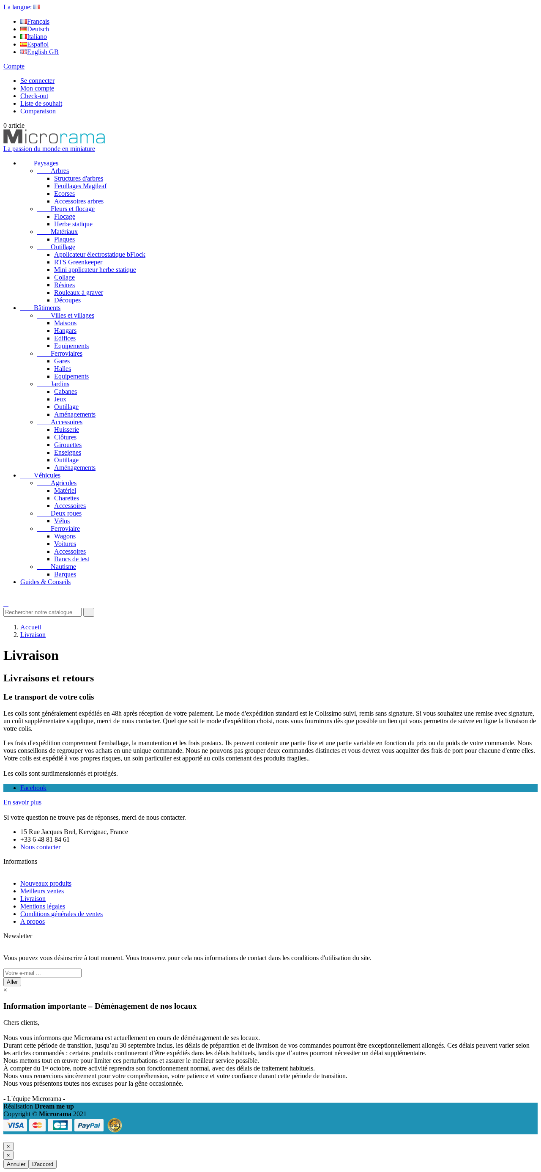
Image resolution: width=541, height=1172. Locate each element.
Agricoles (57, 482)
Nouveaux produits (45, 883)
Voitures (65, 543)
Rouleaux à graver (78, 292)
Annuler (16, 1164)
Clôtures (65, 437)
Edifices (65, 338)
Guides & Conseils (45, 581)
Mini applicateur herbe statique (95, 269)
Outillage (56, 246)
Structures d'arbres (78, 178)
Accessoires (59, 421)
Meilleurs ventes (42, 891)
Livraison (33, 898)
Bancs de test (71, 559)
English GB (43, 51)
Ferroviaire (58, 528)
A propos (32, 921)
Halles (62, 368)
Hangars (65, 330)
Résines (64, 284)
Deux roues (59, 513)
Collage (64, 277)
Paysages (39, 163)
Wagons (65, 536)
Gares (62, 361)
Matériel (65, 490)
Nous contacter (40, 847)
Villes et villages (65, 315)
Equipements (71, 345)
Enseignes (67, 452)
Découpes (67, 300)
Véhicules (40, 475)
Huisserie (66, 429)
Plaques (64, 239)
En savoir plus (22, 802)
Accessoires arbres (79, 201)
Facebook (33, 787)
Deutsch (38, 29)
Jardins (53, 383)
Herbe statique (73, 224)
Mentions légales (42, 906)
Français (38, 21)
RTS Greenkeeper (78, 262)
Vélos (62, 520)
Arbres (53, 170)
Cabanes (65, 391)
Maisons (65, 323)
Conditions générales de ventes (61, 913)
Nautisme (56, 566)
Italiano (37, 36)
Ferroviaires (59, 353)
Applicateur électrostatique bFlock (99, 254)
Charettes (66, 498)
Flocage (64, 216)
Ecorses (64, 193)
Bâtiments (40, 307)
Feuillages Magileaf (80, 185)
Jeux (60, 399)
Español (38, 44)
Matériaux (57, 231)
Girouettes (68, 444)
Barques (65, 574)
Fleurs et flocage (66, 208)
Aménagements (75, 414)
